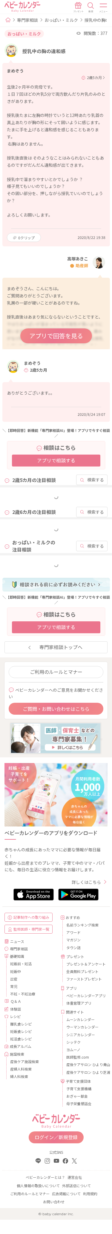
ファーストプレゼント (84, 978)
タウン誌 (73, 947)
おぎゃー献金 (77, 1096)
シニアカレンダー (80, 1034)
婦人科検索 (19, 1076)
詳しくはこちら (86, 882)
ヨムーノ (73, 1049)
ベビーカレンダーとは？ (45, 1177)
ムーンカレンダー (80, 1019)
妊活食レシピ (21, 1038)
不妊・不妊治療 (22, 993)
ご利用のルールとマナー (56, 671)
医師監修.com (77, 1057)
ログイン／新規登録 (56, 1137)
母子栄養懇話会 (78, 1103)
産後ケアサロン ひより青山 (84, 1064)
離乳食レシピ (21, 1023)
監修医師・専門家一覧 (31, 929)
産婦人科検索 (21, 1068)
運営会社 (74, 1177)
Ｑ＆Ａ (15, 1001)
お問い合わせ (54, 1201)
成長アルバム (20, 1046)
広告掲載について (66, 1193)
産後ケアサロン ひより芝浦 (84, 1072)
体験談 (15, 1008)
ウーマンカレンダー (82, 1026)
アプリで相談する (56, 460)
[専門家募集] (55, 738)
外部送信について (76, 1185)
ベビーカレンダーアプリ (84, 995)
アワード (73, 932)
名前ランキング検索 (82, 924)
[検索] (91, 7)
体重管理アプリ (78, 1003)
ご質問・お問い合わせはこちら (56, 708)
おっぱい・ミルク (61, 20)
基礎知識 (17, 956)
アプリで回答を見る (56, 335)
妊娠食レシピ (21, 1031)
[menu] (103, 7)
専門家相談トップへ (61, 647)
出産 (13, 978)
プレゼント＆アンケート (84, 963)
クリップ (26, 237)
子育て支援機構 (78, 1088)
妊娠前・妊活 (21, 963)
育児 (13, 986)
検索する (95, 480)
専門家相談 (27, 20)
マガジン (73, 939)
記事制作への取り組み (31, 917)
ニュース (17, 941)
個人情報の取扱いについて (38, 1185)
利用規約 (90, 1193)
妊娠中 (15, 971)
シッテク (73, 1042)
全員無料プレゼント (82, 971)
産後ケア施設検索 (24, 1061)
